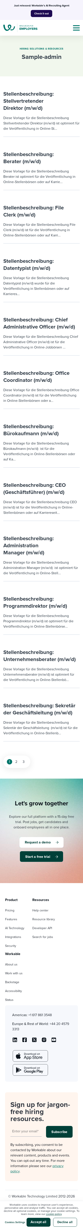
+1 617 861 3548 (40, 1015)
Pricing (9, 910)
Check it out (41, 13)
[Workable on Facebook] (24, 1041)
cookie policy (54, 1214)
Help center (40, 910)
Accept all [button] (38, 1222)
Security (10, 946)
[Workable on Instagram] (53, 1041)
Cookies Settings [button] (15, 1222)
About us (11, 964)
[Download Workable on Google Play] (30, 1070)
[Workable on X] (44, 1041)
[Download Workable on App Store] (30, 1056)
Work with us (14, 973)
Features (11, 919)
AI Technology (14, 928)
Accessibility (13, 991)
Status (9, 1000)
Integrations (13, 937)
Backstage (12, 982)
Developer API (42, 928)
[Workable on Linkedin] (14, 1041)
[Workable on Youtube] (34, 1041)
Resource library (43, 919)
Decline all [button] (65, 1222)
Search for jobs (42, 937)
